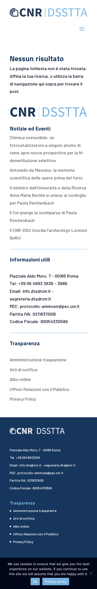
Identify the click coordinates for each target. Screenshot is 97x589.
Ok (35, 582)
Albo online (20, 379)
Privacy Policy (23, 399)
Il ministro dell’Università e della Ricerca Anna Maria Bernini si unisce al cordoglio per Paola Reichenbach (48, 195)
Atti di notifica (23, 369)
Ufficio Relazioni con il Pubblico (39, 389)
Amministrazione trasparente (38, 359)
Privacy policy (56, 582)
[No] (90, 573)
